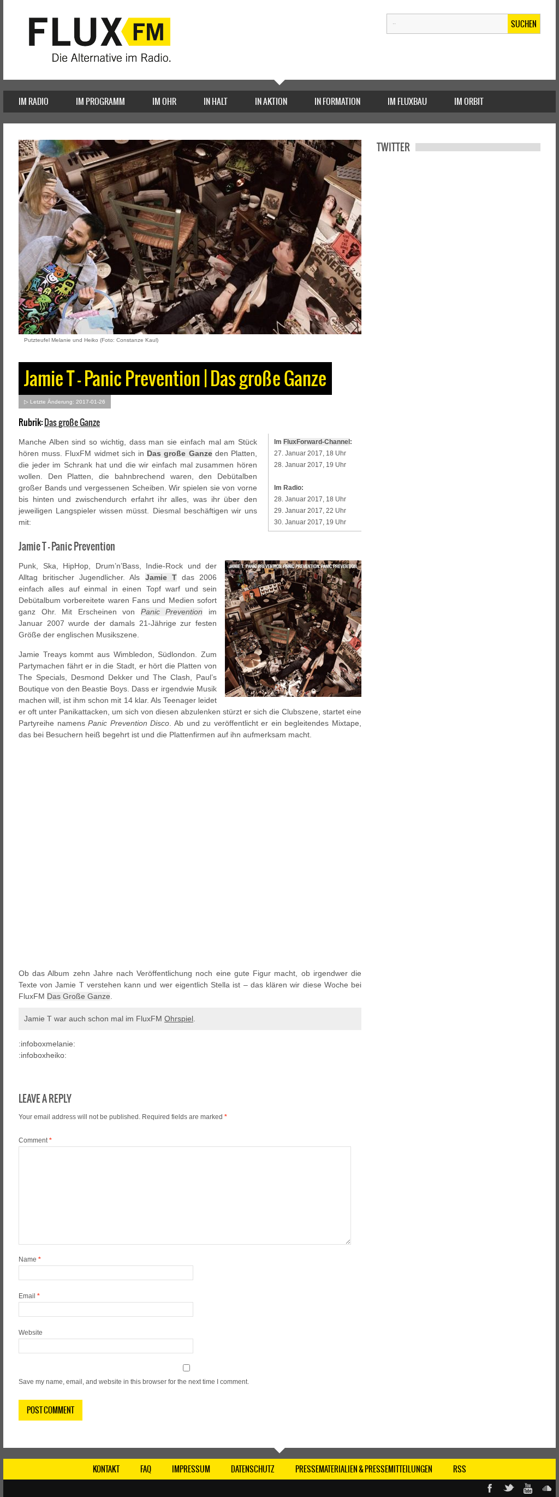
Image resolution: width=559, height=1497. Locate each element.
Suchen (524, 24)
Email (29, 1296)
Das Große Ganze (78, 996)
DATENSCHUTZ (253, 1469)
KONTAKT (106, 1469)
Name (30, 1259)
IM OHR (164, 101)
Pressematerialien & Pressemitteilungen (363, 1469)
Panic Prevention (172, 611)
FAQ (145, 1469)
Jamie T (161, 577)
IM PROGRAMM (100, 101)
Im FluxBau (407, 101)
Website (31, 1332)
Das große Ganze (72, 422)
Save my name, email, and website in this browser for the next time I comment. (134, 1382)
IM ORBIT (469, 101)
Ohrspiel (178, 1018)
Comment (35, 1140)
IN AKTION (271, 101)
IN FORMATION (337, 101)
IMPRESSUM (191, 1469)
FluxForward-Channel (316, 442)
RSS (459, 1469)
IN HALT (216, 101)
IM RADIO (34, 101)
